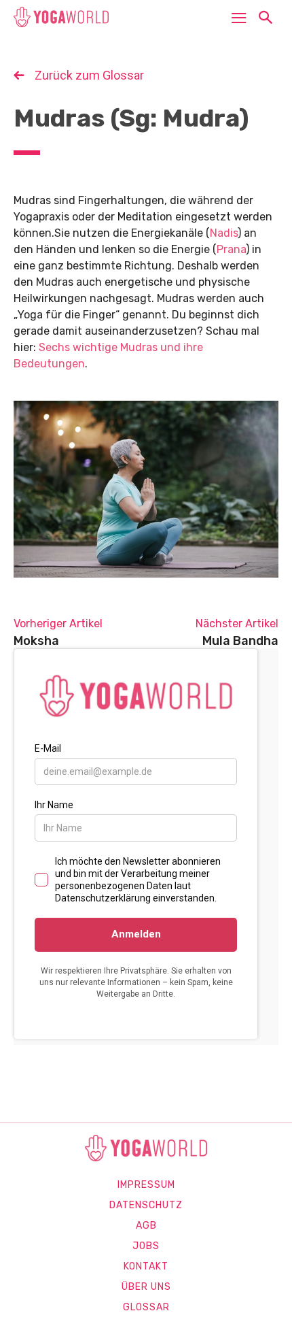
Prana (231, 249)
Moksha (36, 640)
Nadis (224, 233)
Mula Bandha (240, 640)
